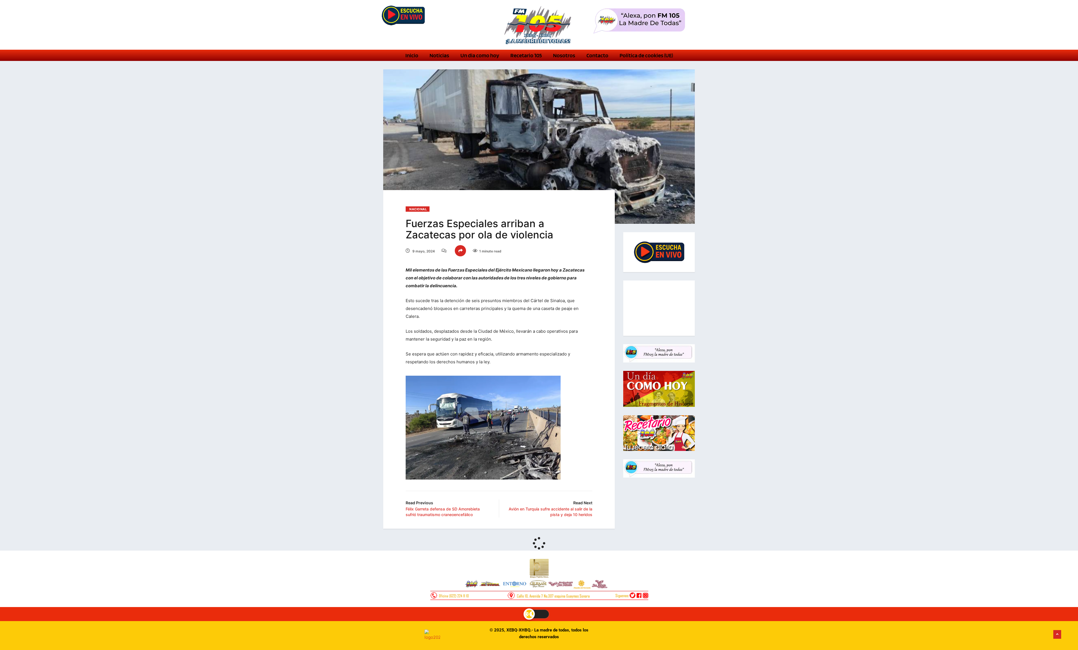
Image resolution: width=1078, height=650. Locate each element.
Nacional (418, 209)
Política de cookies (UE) (646, 55)
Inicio (411, 55)
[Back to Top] (1057, 634)
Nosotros (564, 55)
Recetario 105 (526, 55)
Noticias (439, 55)
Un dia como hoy (479, 55)
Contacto (597, 55)
